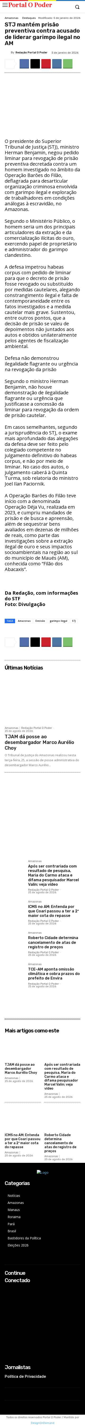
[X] (35, 64)
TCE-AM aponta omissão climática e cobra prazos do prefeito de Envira (54, 973)
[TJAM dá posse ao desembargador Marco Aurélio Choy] (42, 698)
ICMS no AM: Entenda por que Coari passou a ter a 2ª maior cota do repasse (53, 911)
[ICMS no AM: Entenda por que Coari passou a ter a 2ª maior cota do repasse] (14, 910)
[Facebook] (24, 64)
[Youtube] (8, 1308)
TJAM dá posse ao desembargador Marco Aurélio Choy (39, 742)
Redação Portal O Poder (31, 52)
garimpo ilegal (58, 621)
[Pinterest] (46, 64)
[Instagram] (8, 1296)
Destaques (29, 18)
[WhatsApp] (67, 64)
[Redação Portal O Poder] (8, 52)
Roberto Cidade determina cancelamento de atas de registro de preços (53, 942)
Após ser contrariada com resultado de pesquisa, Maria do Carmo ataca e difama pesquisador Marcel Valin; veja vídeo (53, 875)
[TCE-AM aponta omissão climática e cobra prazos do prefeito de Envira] (14, 973)
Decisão (40, 621)
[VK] (57, 64)
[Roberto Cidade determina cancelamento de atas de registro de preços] (14, 941)
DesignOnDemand (42, 1423)
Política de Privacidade (25, 1376)
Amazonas (11, 18)
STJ (74, 621)
